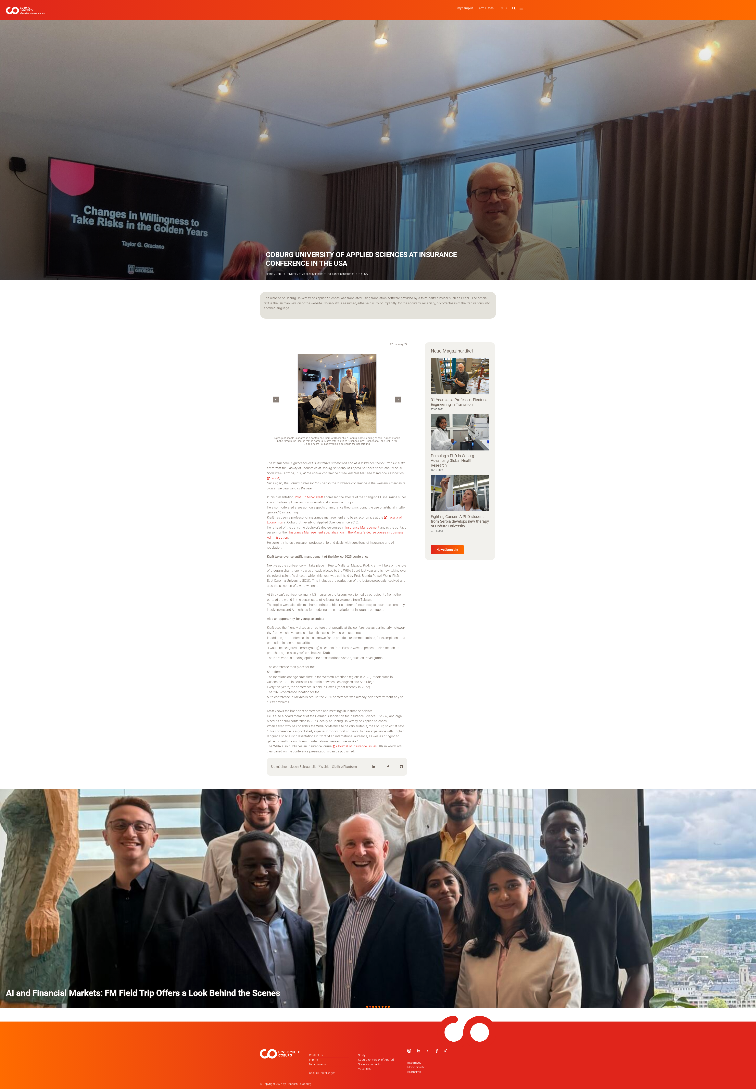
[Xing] (401, 766)
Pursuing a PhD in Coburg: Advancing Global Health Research (453, 460)
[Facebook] (388, 766)
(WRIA (275, 478)
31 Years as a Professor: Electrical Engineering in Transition (459, 402)
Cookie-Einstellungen (322, 1072)
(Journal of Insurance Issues (356, 746)
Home (269, 273)
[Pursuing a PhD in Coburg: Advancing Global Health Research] (460, 432)
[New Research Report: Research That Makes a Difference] (378, 898)
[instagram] (409, 1051)
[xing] (445, 1051)
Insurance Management (362, 527)
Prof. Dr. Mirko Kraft (309, 497)
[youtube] (427, 1051)
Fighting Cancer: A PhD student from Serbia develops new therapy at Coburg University (460, 521)
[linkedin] (418, 1051)
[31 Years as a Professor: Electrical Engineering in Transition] (460, 376)
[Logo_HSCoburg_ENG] (25, 8)
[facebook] (436, 1051)
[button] (276, 399)
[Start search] (514, 8)
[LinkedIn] (373, 766)
